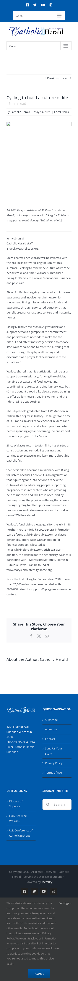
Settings (64, 903)
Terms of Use (53, 772)
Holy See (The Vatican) (18, 818)
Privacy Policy (54, 763)
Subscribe (51, 720)
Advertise (51, 729)
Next (65, 78)
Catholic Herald (20, 112)
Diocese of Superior (15, 803)
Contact (50, 739)
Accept (39, 973)
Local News (61, 112)
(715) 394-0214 (25, 742)
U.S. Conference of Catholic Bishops (20, 832)
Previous (52, 78)
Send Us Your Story (53, 750)
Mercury (47, 882)
